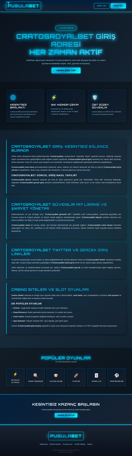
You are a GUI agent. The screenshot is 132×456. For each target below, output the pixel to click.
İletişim (89, 444)
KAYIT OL (118, 6)
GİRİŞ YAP (101, 6)
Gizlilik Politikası (80, 444)
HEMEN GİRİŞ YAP (66, 70)
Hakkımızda (44, 444)
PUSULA (23, 5)
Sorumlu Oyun (67, 444)
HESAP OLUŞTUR (66, 415)
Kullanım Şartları (55, 444)
